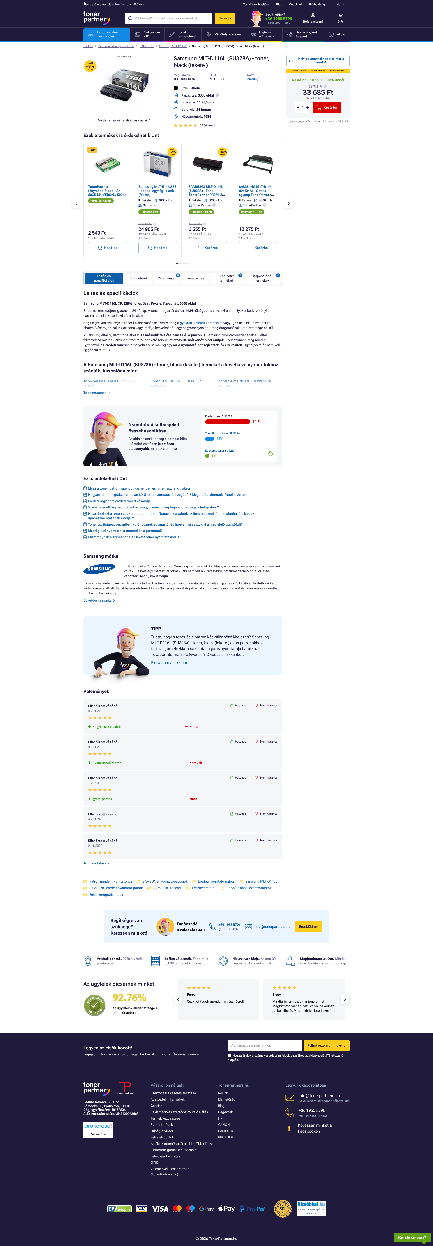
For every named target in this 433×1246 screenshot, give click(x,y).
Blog (279, 4)
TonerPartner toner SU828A (222, 433)
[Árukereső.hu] (98, 1128)
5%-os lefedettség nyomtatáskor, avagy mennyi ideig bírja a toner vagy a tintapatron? (153, 507)
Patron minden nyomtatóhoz (116, 46)
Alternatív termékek (226, 278)
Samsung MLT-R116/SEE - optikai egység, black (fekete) (157, 191)
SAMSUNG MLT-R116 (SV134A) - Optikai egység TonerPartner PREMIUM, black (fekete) (255, 195)
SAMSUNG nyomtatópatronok (165, 881)
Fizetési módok (162, 1125)
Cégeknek (295, 4)
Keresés (225, 18)
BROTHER (225, 1137)
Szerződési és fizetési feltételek (173, 1093)
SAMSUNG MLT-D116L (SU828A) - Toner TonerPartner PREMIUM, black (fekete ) (207, 193)
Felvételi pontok (162, 1137)
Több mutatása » (96, 863)
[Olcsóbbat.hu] (311, 1204)
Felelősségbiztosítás (165, 1156)
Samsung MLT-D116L (173, 46)
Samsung (252, 79)
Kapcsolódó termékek (262, 278)
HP (220, 1118)
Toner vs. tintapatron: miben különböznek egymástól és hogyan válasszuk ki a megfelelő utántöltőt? (165, 524)
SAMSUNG (147, 46)
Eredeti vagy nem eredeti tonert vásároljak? (121, 501)
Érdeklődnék (308, 927)
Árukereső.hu (98, 1134)
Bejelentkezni (313, 21)
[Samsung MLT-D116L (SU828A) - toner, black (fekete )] (124, 111)
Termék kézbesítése (256, 4)
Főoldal (88, 46)
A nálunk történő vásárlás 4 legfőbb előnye (182, 1144)
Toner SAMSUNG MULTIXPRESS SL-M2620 (110, 383)
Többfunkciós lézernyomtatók (249, 888)
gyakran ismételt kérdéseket (201, 323)
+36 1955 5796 (278, 18)
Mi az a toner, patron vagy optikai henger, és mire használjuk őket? (139, 488)
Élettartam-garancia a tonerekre (174, 1150)
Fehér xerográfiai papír (106, 895)
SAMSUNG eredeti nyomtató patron (116, 888)
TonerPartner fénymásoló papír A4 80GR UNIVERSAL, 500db (107, 191)
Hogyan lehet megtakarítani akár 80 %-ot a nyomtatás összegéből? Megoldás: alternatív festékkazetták (167, 495)
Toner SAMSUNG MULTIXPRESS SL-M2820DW (178, 383)
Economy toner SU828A (220, 450)
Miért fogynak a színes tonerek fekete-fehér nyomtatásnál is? (134, 537)
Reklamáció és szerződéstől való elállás (179, 1112)
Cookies (156, 1106)
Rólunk (223, 1093)
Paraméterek (138, 278)
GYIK (154, 1163)
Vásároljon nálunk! (167, 1085)
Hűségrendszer (162, 1131)
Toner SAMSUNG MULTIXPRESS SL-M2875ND (246, 383)
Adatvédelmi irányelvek (167, 1099)
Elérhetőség (317, 4)
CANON (224, 1125)
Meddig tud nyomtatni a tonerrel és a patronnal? (125, 531)
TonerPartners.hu (233, 1085)
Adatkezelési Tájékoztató (326, 1055)
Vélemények (167, 278)
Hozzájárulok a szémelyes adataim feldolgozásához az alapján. (285, 1058)
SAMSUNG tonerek (167, 888)
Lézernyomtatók (204, 888)
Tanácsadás (195, 278)
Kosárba (330, 108)
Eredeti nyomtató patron (216, 881)
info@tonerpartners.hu (272, 927)
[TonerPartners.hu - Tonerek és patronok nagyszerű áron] (96, 18)
